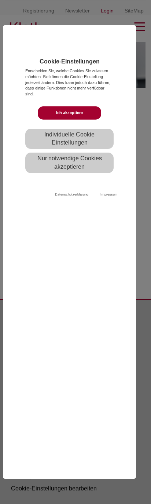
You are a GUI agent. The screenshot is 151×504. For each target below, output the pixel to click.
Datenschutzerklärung (71, 194)
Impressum (109, 194)
